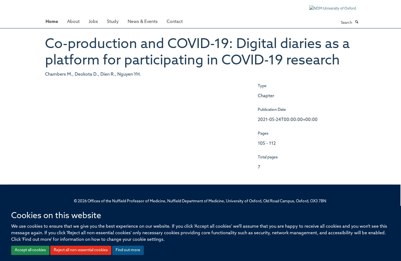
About (73, 22)
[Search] (357, 22)
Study (113, 22)
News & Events (143, 22)
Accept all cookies (30, 250)
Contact (175, 22)
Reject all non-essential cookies (81, 250)
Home (52, 22)
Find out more (128, 250)
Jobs (93, 22)
